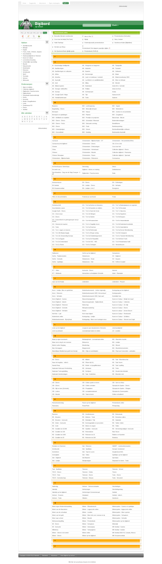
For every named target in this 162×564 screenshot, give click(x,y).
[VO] (40, 33)
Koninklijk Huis (116, 296)
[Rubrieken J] (44, 117)
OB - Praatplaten (87, 388)
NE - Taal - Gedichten (89, 374)
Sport (24, 74)
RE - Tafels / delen (118, 423)
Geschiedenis (27, 54)
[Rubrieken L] (22, 119)
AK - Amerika (56, 77)
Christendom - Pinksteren (90, 158)
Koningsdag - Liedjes (88, 316)
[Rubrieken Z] (30, 121)
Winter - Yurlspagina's (89, 530)
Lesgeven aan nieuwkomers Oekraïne (94, 328)
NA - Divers (55, 359)
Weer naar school (57, 518)
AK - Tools (85, 97)
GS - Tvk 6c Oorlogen (89, 244)
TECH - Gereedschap (59, 478)
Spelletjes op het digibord (119, 455)
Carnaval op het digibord (59, 143)
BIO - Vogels (116, 106)
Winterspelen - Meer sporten (121, 512)
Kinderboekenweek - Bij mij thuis (62, 319)
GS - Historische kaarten (59, 224)
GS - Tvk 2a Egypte (58, 239)
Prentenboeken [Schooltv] (122, 36)
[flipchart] (33, 37)
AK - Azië (55, 83)
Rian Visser (115, 431)
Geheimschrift (56, 205)
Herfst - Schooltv (57, 259)
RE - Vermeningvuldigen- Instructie (123, 429)
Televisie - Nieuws (87, 478)
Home (24, 3)
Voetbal (25, 109)
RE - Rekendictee (87, 431)
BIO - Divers (56, 126)
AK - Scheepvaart (87, 91)
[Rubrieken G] (37, 117)
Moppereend (86, 348)
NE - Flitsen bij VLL (88, 362)
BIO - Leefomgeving (88, 106)
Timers (114, 472)
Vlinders (84, 498)
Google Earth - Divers (59, 211)
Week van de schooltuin (59, 512)
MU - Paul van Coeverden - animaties (123, 351)
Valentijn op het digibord (59, 492)
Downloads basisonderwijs (31, 95)
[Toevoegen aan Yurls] (65, 3)
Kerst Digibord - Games (59, 299)
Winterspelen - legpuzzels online (122, 509)
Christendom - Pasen (88, 155)
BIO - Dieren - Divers (58, 120)
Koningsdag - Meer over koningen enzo (94, 319)
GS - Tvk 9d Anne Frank (119, 239)
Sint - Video (85, 455)
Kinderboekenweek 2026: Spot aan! (93, 296)
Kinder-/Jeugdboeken (29, 101)
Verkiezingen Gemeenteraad (91, 492)
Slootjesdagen (86, 460)
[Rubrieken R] (37, 119)
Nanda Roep (56, 365)
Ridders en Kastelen (118, 434)
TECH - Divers (56, 472)
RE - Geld (55, 426)
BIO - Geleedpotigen (58, 129)
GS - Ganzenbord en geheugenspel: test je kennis (65, 220)
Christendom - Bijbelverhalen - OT (92, 140)
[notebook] (28, 37)
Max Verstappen (57, 348)
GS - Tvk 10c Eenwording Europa (62, 236)
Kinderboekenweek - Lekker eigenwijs (94, 290)
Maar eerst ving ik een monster (61, 342)
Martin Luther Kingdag (59, 345)
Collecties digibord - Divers (120, 149)
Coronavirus (116, 158)
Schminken (55, 452)
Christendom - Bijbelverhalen (61, 158)
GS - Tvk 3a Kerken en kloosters (92, 205)
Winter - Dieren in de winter (60, 532)
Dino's (114, 166)
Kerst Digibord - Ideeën (59, 302)
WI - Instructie (56, 527)
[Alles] (45, 33)
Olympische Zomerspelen (120, 391)
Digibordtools (27, 93)
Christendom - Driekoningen (90, 146)
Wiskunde (26, 80)
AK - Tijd (84, 94)
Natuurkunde (27, 66)
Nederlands (26, 68)
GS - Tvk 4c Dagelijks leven (90, 224)
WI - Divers (55, 524)
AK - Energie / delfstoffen (59, 89)
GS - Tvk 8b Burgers (118, 217)
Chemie (54, 146)
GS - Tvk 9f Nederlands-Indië (121, 241)
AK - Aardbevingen (58, 68)
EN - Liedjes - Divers (88, 185)
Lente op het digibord (58, 328)
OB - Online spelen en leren (90, 382)
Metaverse (85, 342)
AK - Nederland (87, 86)
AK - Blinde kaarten (58, 86)
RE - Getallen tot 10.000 (59, 429)
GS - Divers (55, 217)
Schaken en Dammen (58, 446)
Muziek (25, 64)
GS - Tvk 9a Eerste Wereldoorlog (122, 230)
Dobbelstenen (116, 169)
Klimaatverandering (88, 308)
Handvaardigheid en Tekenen (32, 56)
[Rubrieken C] (27, 117)
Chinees (54, 152)
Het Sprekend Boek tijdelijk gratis (64, 51)
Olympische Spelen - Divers (120, 385)
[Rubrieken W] (22, 121)
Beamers (55, 106)
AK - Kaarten (86, 71)
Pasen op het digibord (89, 403)
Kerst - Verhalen (57, 296)
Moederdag (85, 345)
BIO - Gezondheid (57, 132)
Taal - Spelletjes (57, 469)
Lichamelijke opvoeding (30, 62)
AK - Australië (56, 80)
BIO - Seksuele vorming (89, 123)
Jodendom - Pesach (118, 282)
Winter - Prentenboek (88, 521)
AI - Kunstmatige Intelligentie (60, 65)
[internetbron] (39, 37)
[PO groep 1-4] (23, 33)
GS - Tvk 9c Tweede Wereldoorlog (123, 236)
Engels (25, 49)
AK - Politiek (86, 89)
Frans (114, 197)
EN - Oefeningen (117, 182)
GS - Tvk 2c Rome (58, 244)
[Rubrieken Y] (27, 121)
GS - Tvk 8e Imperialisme (120, 227)
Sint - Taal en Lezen (88, 452)
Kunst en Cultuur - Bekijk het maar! (123, 299)
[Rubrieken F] (34, 117)
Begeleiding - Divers (58, 109)
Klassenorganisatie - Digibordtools (92, 302)
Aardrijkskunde (27, 45)
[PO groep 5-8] (30, 33)
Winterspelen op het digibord (121, 521)
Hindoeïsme (86, 256)
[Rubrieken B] (25, 117)
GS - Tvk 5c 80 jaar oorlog (90, 233)
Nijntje (86, 39)
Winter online (86, 532)
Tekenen (85, 469)
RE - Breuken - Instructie (59, 420)
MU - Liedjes (116, 342)
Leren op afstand (57, 331)
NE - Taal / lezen (117, 362)
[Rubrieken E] (32, 117)
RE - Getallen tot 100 (58, 431)
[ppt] (23, 37)
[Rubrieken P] (32, 119)
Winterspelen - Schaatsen (120, 515)
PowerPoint (85, 405)
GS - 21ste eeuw (57, 214)
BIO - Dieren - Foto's (58, 123)
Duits (113, 173)
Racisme (55, 414)
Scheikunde (26, 72)
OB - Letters (56, 391)
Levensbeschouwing (29, 60)
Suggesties (32, 3)
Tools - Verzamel (117, 478)
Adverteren (42, 3)
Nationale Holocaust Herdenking (62, 368)
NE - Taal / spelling (118, 365)
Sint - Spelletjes (87, 449)
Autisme (114, 97)
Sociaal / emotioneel (118, 449)
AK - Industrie (86, 68)
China (54, 149)
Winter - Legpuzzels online (90, 509)
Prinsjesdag (115, 405)
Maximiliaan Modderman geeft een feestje (64, 351)
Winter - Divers (56, 535)
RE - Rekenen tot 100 (89, 437)
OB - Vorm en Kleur (118, 382)
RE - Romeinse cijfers (119, 417)
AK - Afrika (55, 74)
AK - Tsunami (116, 68)
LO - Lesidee (116, 331)
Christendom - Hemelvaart (90, 149)
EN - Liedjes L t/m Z (88, 188)
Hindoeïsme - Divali (88, 259)
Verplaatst (85, 495)
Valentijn (54, 489)
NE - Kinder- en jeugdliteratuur (91, 365)
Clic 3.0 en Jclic (117, 143)
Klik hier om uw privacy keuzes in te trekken (82, 562)
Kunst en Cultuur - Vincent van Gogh (123, 319)
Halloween (55, 253)
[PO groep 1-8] (36, 33)
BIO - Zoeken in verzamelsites (121, 112)
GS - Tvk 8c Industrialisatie (120, 220)
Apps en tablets (27, 87)
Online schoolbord (117, 394)
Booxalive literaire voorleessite (63, 36)
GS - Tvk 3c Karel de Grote (90, 211)
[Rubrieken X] (25, 121)
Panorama (55, 405)
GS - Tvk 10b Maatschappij (60, 233)
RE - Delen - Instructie (59, 423)
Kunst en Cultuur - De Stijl (120, 305)
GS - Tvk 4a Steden (88, 217)
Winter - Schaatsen (88, 524)
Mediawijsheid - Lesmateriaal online (93, 339)
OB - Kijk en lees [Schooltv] (60, 388)
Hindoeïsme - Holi (87, 262)
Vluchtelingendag (117, 489)
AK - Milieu (85, 83)
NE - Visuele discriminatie (120, 371)
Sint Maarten (86, 457)
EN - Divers (85, 182)
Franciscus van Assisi (89, 197)
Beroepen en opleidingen (59, 114)
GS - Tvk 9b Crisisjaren (119, 233)
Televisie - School (117, 469)
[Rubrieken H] (39, 117)
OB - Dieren (55, 382)
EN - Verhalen (116, 185)
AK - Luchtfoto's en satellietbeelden (93, 80)
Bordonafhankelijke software (121, 129)
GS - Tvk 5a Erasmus (89, 227)
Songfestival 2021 (117, 452)
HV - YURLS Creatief (118, 262)
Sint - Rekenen (86, 446)
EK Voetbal (55, 185)
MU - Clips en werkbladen (90, 351)
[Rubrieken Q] (34, 119)
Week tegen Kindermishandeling (62, 506)
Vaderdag (55, 486)
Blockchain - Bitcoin (118, 117)
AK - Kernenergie (87, 74)
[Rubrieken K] (46, 117)
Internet (114, 270)
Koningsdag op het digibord (120, 290)
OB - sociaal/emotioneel (89, 391)
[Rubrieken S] (39, 119)
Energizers (115, 188)
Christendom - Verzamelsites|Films (123, 140)
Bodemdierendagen (118, 120)
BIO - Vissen (86, 129)
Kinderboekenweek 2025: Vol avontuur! (94, 293)
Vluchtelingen (116, 486)
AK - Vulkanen (116, 71)
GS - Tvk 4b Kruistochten (90, 220)
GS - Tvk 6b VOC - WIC (89, 241)
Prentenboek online (118, 403)
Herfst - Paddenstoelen (59, 256)
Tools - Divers (116, 475)
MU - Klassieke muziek (119, 339)
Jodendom (85, 282)
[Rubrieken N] (27, 119)
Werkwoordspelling (58, 521)
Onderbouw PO (27, 105)
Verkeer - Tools (57, 498)
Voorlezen (115, 498)
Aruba (114, 91)
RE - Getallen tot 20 (58, 437)
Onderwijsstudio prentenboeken (94, 42)
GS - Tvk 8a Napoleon (119, 214)
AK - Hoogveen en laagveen (90, 65)
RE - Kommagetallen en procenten (92, 423)
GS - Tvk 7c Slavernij (118, 211)
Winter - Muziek (87, 518)
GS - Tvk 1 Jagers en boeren (61, 230)
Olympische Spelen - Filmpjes (121, 388)
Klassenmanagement (88, 299)
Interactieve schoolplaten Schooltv (92, 273)
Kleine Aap (85, 305)
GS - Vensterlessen (118, 244)
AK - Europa (56, 91)
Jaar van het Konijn (58, 282)
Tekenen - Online (87, 472)
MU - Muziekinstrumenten (120, 348)
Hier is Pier (88, 36)
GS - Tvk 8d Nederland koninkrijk (122, 224)
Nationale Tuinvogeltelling (60, 371)
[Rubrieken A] (22, 117)
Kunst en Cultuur (28, 58)
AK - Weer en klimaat (118, 80)
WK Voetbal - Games (118, 527)
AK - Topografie (117, 65)
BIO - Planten (86, 114)
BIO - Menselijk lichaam (89, 109)
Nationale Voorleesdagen (59, 374)
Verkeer (25, 78)
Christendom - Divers (88, 143)
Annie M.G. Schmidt (118, 86)
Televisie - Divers (87, 475)
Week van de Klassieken (59, 509)
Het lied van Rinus (59, 47)
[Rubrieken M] (25, 119)
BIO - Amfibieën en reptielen (60, 117)
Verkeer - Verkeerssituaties (90, 486)
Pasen (25, 107)
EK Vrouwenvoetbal (58, 188)
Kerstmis (25, 99)
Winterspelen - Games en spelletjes (123, 506)
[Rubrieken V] (46, 119)
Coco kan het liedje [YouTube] (63, 39)
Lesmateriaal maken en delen (91, 331)
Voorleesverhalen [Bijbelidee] (123, 42)
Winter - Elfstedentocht (89, 506)
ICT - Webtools (56, 273)
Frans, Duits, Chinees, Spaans (32, 52)
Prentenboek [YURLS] (91, 51)
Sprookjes (115, 457)
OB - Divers (55, 385)
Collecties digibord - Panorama (121, 152)
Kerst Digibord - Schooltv (59, 308)
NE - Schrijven (86, 371)
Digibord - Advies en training (90, 169)
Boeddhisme (116, 123)
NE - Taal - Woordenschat (120, 359)
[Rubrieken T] (42, 119)
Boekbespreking (117, 126)
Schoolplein (55, 455)
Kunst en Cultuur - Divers (120, 308)
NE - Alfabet (85, 359)
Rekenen (25, 70)
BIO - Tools (85, 126)
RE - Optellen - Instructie (89, 429)
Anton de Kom (116, 89)
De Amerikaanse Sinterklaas (60, 166)
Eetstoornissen (56, 182)
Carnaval (55, 140)
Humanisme (116, 253)
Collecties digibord (28, 89)
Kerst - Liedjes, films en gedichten (62, 290)
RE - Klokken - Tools (88, 417)
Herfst (25, 97)
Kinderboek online (57, 316)
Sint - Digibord (56, 457)
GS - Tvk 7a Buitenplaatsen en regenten (124, 205)
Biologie (25, 47)
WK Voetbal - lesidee (118, 530)
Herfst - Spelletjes (57, 262)
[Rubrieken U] (44, 119)
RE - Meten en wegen (89, 426)
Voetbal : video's (117, 495)
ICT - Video (55, 270)
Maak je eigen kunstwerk (59, 339)
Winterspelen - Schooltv (119, 518)
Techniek (25, 76)
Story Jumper (118, 39)
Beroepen (55, 112)
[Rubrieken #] (32, 121)
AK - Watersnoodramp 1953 (120, 77)
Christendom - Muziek (89, 152)
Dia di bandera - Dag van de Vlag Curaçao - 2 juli (66, 173)
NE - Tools (115, 368)
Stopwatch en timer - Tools (120, 460)
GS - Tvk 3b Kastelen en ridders (92, 208)
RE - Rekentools (117, 414)
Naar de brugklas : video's (60, 362)
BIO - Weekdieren (117, 109)
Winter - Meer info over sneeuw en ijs (93, 515)
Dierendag (85, 166)
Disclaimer (45, 555)
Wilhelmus (55, 530)
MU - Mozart (116, 345)
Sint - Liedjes (56, 460)
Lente (24, 103)
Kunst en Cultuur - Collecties (121, 302)
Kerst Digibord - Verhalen (59, 310)
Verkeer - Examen (57, 495)
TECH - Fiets (56, 475)
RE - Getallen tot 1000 (59, 434)
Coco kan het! (116, 146)
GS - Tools (55, 227)
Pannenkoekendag (58, 403)
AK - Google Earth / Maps (60, 94)
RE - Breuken (56, 417)
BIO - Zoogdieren (117, 114)
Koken (84, 310)
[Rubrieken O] (30, 119)
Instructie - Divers (87, 270)
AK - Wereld (116, 83)
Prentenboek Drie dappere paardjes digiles (95, 48)
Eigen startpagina (54, 3)
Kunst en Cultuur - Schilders (120, 316)
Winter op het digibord (89, 535)
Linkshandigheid (117, 328)
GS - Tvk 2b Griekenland (60, 241)
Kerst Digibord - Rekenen (60, 305)
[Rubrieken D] (30, 117)
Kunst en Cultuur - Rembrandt (121, 313)
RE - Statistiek (116, 420)
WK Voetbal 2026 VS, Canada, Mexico (124, 532)
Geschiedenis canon (58, 208)
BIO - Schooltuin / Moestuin (90, 120)
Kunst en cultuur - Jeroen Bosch (122, 310)
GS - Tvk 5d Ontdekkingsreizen (92, 236)
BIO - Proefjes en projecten (90, 117)
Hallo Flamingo (58, 42)
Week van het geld (58, 515)
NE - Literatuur (86, 368)
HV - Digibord (116, 256)
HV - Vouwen (116, 259)
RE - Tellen (115, 426)
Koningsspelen (116, 293)
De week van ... (57, 169)
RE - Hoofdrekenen (88, 414)
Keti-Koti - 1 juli (56, 313)
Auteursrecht (116, 94)
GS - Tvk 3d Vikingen (88, 214)
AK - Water (115, 74)
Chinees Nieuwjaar (58, 155)
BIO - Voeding (86, 132)
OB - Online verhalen (88, 385)
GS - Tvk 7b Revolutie (119, 208)
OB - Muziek (56, 394)
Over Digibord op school (67, 555)
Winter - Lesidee (87, 512)
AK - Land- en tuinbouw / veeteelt (92, 77)
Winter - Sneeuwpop (88, 527)
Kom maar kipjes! (87, 313)
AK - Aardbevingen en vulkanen (61, 71)
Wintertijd (115, 524)
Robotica (115, 437)
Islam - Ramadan (117, 273)
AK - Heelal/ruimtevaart (59, 97)
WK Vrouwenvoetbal (118, 535)
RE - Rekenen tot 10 (88, 434)
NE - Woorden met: (118, 374)
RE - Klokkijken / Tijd (88, 420)
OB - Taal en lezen (88, 394)
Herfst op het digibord (88, 253)
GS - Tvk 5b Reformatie (89, 230)
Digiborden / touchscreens (31, 91)
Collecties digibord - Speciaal (121, 155)
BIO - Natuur (86, 112)
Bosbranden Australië (118, 132)
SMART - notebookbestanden (121, 446)
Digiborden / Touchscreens (90, 173)
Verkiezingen (86, 489)
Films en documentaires (59, 197)
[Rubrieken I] (42, 117)
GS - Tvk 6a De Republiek (90, 239)
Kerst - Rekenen (57, 293)
